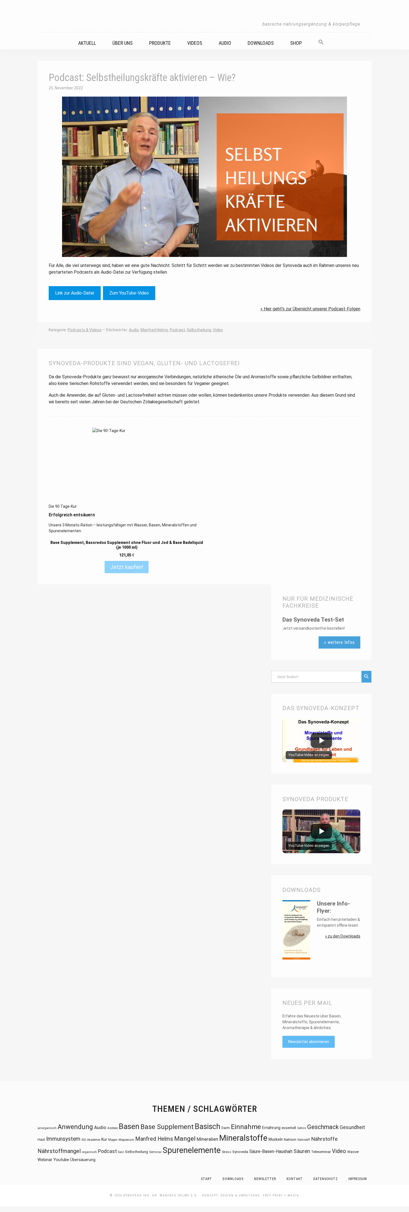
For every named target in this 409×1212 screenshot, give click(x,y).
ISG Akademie (91, 1140)
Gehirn (301, 1128)
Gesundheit (352, 1127)
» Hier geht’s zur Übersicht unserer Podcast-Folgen (310, 308)
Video (218, 330)
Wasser (353, 1152)
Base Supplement (167, 1127)
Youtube (61, 1159)
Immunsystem (63, 1139)
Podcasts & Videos (85, 330)
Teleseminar (321, 1152)
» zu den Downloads (342, 936)
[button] (324, 40)
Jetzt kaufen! (126, 567)
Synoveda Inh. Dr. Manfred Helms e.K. (161, 1195)
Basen (129, 1126)
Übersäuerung (82, 1159)
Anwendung (75, 1127)
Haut (41, 1139)
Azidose (112, 1128)
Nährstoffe (324, 1139)
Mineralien (207, 1139)
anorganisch (47, 1128)
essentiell (289, 1128)
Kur (104, 1139)
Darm (225, 1128)
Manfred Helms (154, 330)
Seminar (155, 1152)
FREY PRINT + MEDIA (281, 1195)
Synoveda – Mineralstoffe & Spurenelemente (204, 16)
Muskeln (275, 1139)
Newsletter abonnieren (308, 1041)
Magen (112, 1140)
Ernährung (271, 1127)
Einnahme (246, 1127)
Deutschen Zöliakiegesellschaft (151, 401)
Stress (226, 1152)
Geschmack (323, 1126)
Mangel (185, 1138)
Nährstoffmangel (59, 1151)
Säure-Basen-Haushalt (270, 1151)
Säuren (302, 1151)
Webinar (45, 1159)
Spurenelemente (192, 1150)
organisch (89, 1152)
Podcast (177, 330)
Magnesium (126, 1140)
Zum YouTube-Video (129, 293)
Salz (121, 1152)
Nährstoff (303, 1140)
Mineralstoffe (243, 1138)
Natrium (290, 1139)
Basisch (207, 1126)
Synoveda (240, 1152)
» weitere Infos (339, 642)
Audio (134, 330)
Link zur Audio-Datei (74, 293)
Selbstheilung (199, 330)
